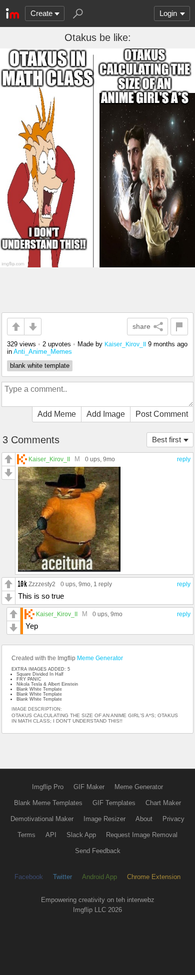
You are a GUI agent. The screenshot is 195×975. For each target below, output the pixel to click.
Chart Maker (163, 803)
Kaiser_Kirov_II (125, 344)
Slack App (81, 835)
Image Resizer (105, 819)
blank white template (40, 365)
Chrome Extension (153, 877)
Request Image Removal (142, 835)
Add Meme (57, 414)
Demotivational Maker (42, 819)
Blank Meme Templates (48, 803)
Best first (166, 439)
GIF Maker (89, 787)
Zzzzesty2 (42, 584)
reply (183, 459)
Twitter (62, 877)
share (141, 326)
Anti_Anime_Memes (43, 351)
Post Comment (162, 414)
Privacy (173, 819)
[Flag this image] (179, 326)
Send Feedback (97, 851)
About (144, 819)
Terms (27, 835)
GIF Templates (114, 803)
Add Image (105, 414)
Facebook (28, 877)
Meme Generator (100, 658)
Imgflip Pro (48, 787)
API (51, 835)
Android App (99, 877)
